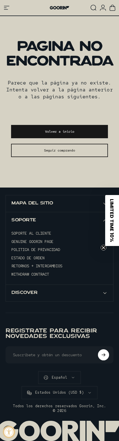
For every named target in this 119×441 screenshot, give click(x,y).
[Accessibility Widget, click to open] (9, 432)
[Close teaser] (103, 247)
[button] (112, 220)
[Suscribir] (103, 354)
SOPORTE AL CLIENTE (31, 233)
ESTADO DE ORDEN (28, 258)
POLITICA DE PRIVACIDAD (35, 249)
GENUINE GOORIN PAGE (32, 241)
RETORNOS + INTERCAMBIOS (36, 266)
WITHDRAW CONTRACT (30, 274)
